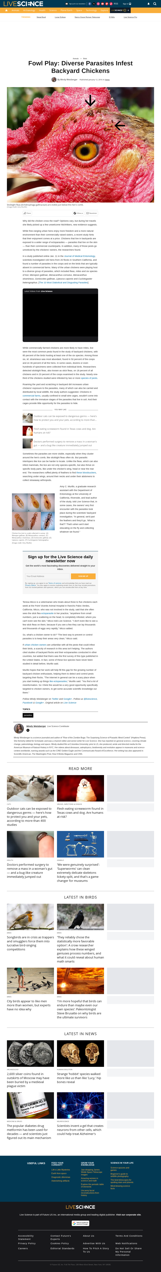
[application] (60, 315)
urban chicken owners (36, 645)
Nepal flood (41, 17)
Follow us (80, 213)
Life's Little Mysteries (60, 1170)
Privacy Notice (30, 585)
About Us (88, 1236)
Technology (91, 10)
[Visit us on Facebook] (89, 3)
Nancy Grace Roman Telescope (87, 17)
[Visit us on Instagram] (98, 3)
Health (42, 10)
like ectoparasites (58, 681)
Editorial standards (62, 1248)
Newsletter (93, 213)
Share (29, 213)
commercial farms (32, 395)
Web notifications (126, 1243)
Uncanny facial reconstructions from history (90, 1192)
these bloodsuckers (86, 472)
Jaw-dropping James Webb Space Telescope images (91, 1172)
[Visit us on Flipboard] (106, 3)
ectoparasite (47, 613)
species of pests (89, 378)
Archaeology (29, 10)
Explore (104, 10)
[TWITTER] (28, 730)
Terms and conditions (129, 1236)
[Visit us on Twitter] (93, 3)
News (107, 79)
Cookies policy (60, 1243)
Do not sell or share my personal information (128, 1251)
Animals (15, 10)
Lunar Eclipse (60, 17)
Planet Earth (66, 10)
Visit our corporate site (128, 1214)
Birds (85, 59)
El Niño (112, 17)
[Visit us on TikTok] (111, 3)
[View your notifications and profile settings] (148, 3)
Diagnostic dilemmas (60, 1177)
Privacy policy (27, 1243)
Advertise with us (94, 1243)
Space (79, 10)
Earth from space (59, 1173)
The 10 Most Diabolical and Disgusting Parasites (63, 282)
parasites (28, 715)
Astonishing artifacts (60, 1181)
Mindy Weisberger (68, 79)
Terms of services (55, 583)
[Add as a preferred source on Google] (80, 1223)
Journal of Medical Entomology (79, 256)
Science (53, 10)
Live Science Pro (130, 17)
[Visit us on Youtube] (102, 3)
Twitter (55, 699)
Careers (23, 1248)
